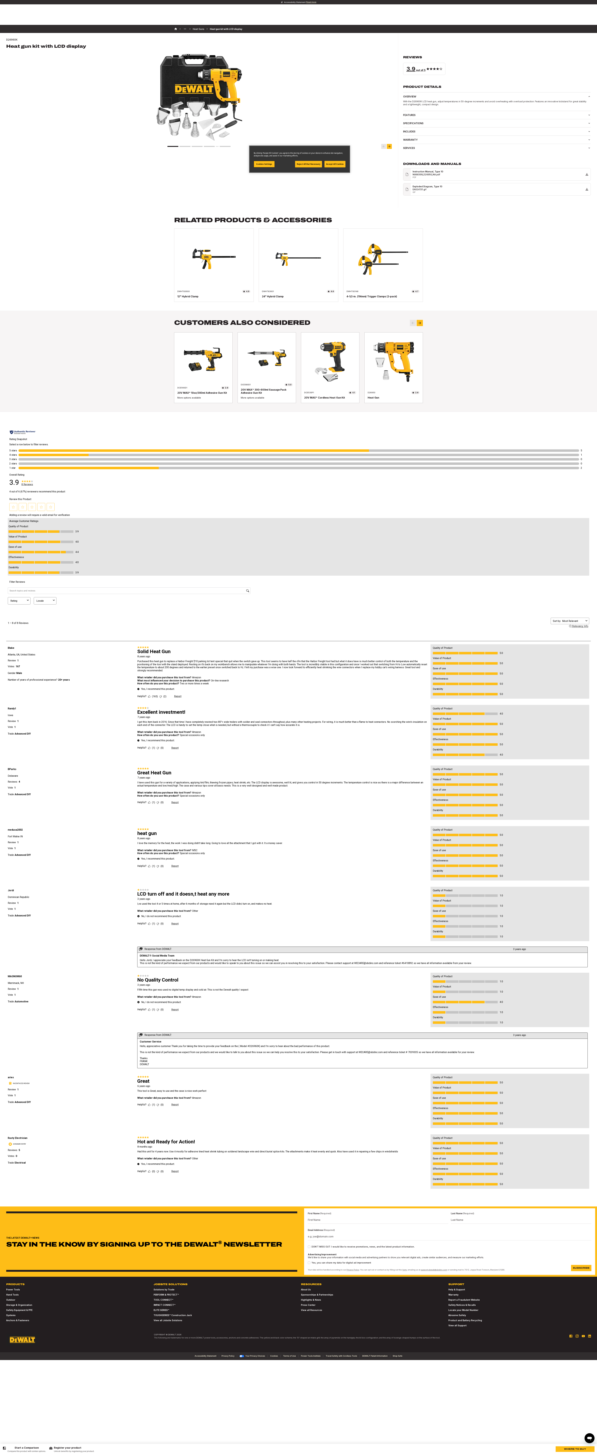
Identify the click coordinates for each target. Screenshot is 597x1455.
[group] (24, 1449)
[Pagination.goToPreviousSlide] (413, 323)
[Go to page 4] (209, 146)
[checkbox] (309, 1246)
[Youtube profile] (583, 1336)
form (404, 1270)
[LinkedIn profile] (589, 1336)
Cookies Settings (264, 164)
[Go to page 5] (225, 146)
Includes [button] (409, 131)
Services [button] (409, 148)
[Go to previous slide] (383, 146)
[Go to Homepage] (22, 1340)
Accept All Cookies (335, 164)
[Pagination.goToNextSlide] (420, 323)
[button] (497, 65)
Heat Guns (198, 29)
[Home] (175, 28)
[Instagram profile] (577, 1336)
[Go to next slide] (389, 146)
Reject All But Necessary (308, 164)
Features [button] (409, 115)
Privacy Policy (353, 1270)
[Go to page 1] (172, 146)
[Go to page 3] (197, 146)
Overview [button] (409, 96)
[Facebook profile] (570, 1336)
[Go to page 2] (185, 146)
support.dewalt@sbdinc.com (434, 1270)
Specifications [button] (413, 123)
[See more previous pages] (185, 29)
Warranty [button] (410, 139)
